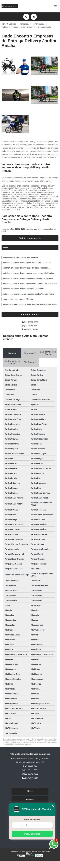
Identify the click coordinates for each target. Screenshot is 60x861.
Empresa (30, 800)
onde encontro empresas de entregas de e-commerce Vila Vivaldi (30, 304)
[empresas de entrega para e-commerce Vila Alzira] (44, 95)
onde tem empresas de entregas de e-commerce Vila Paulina (28, 273)
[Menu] (55, 6)
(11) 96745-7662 (31, 326)
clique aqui (32, 229)
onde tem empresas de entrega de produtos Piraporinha (26, 268)
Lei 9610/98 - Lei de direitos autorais (17, 744)
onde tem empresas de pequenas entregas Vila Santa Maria (28, 278)
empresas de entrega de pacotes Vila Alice (20, 257)
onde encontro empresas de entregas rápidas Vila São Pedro (28, 294)
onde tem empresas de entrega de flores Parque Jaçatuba (27, 263)
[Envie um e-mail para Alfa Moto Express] (34, 17)
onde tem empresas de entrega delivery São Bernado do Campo (30, 283)
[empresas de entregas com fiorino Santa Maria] (15, 124)
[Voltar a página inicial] (10, 6)
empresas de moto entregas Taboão (18, 299)
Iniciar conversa (32, 833)
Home (30, 791)
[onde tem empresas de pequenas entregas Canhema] (15, 95)
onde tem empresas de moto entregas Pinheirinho (23, 289)
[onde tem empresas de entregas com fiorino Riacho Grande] (44, 66)
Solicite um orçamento (30, 238)
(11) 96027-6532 (18, 229)
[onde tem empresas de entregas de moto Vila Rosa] (15, 66)
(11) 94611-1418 (31, 329)
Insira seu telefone (32, 819)
